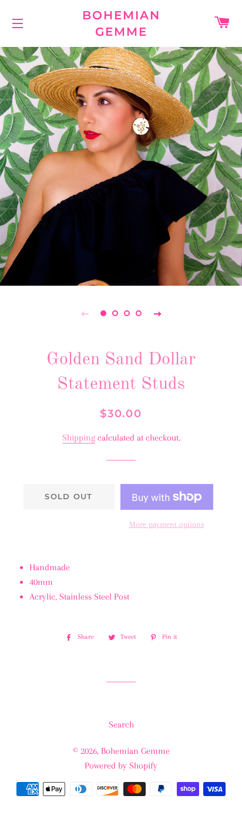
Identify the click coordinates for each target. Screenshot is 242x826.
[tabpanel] (121, 165)
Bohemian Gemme (121, 23)
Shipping (78, 437)
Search (121, 724)
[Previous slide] (85, 313)
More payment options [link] (166, 524)
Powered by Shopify (121, 765)
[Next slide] (157, 313)
